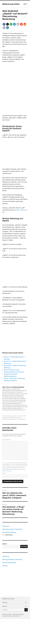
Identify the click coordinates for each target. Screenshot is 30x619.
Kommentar (6, 439)
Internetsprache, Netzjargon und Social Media (13, 419)
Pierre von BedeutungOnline (9, 416)
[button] (4, 24)
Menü (25, 4)
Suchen (4, 544)
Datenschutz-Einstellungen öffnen (11, 616)
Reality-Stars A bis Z (8, 598)
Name (4, 473)
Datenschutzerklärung (10, 469)
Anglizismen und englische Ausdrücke (12, 417)
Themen (5, 602)
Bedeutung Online (11, 4)
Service (4, 606)
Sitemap (4, 565)
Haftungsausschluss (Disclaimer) (12, 529)
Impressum (5, 526)
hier (24, 410)
